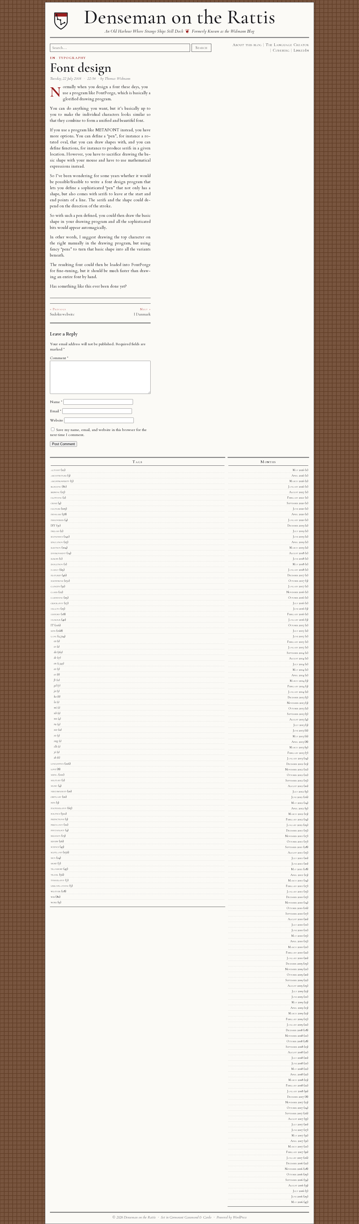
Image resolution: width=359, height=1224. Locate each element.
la (55, 702)
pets (53, 802)
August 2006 (295, 1185)
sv (55, 735)
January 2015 (296, 647)
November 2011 (294, 836)
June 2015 (298, 636)
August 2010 (295, 919)
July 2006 (298, 1191)
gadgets (55, 586)
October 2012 (295, 775)
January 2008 (295, 1091)
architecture (58, 475)
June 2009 (297, 997)
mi (55, 707)
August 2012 (295, 786)
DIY (53, 525)
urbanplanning (60, 885)
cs (55, 646)
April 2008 (296, 1074)
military (56, 780)
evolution (57, 564)
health (55, 608)
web (53, 897)
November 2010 (294, 902)
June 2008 (297, 1063)
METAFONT (107, 130)
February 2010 (294, 952)
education (57, 542)
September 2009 (294, 980)
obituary (56, 797)
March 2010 (295, 947)
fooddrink (57, 581)
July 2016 (298, 603)
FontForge (105, 93)
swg (56, 741)
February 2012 (294, 819)
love (53, 769)
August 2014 (296, 658)
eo (55, 669)
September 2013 (295, 714)
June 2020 (298, 508)
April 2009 (296, 1008)
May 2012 (297, 803)
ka (55, 696)
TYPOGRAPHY (72, 58)
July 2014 (298, 664)
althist (55, 470)
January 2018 (296, 569)
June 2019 (298, 536)
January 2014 (296, 692)
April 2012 (297, 808)
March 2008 (296, 1080)
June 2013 (298, 730)
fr (55, 680)
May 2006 (297, 1202)
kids (53, 631)
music (54, 785)
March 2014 (297, 681)
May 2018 (298, 564)
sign (53, 858)
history (55, 614)
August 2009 (295, 985)
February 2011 (294, 886)
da (55, 652)
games (54, 592)
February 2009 (294, 1019)
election (56, 547)
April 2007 (296, 1141)
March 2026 (297, 481)
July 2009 (297, 991)
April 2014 (297, 675)
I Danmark (142, 314)
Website (56, 420)
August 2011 (295, 852)
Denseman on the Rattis (179, 17)
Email (55, 411)
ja (55, 691)
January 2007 (294, 1158)
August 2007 (295, 1119)
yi (55, 752)
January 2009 (295, 1024)
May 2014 (298, 669)
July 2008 (297, 1058)
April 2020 (297, 514)
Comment (59, 357)
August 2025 (296, 492)
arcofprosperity (60, 481)
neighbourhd (58, 791)
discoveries (57, 520)
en (55, 663)
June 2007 (297, 1130)
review (54, 841)
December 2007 (295, 1096)
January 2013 (295, 758)
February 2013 (296, 753)
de (55, 657)
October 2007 (295, 1108)
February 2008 (294, 1085)
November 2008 (294, 1035)
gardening (57, 597)
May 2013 (298, 736)
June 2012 (296, 797)
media (54, 774)
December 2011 (294, 830)
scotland (56, 852)
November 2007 (294, 1102)
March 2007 (295, 1146)
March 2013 (297, 747)
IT (52, 625)
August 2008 (295, 1052)
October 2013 (296, 708)
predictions (57, 819)
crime (54, 503)
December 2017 (296, 575)
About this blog (247, 44)
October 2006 (294, 1174)
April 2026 (297, 475)
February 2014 (296, 686)
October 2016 (296, 597)
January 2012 (294, 825)
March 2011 (295, 880)
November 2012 (294, 769)
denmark (56, 514)
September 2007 (293, 1113)
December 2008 (294, 1030)
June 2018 (298, 558)
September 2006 (294, 1180)
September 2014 (295, 653)
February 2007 (294, 1152)
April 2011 (296, 875)
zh (55, 757)
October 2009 (295, 974)
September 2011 (293, 847)
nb (55, 713)
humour (55, 619)
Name (56, 401)
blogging (56, 486)
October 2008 (294, 1041)
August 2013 (296, 719)
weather (55, 891)
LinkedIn (301, 50)
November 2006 (293, 1169)
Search (201, 47)
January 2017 (296, 586)
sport (54, 863)
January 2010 (295, 958)
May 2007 (297, 1135)
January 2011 (295, 891)
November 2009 (294, 969)
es (55, 674)
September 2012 (294, 780)
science (55, 847)
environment (58, 553)
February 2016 (295, 614)
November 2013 (295, 703)
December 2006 (294, 1163)
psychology (57, 830)
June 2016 (298, 608)
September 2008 (294, 1047)
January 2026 (296, 486)
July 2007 (297, 1124)
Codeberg (281, 50)
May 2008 (297, 1069)
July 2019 (298, 531)
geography (57, 603)
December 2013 (296, 697)
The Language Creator (287, 44)
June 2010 (297, 930)
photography (58, 808)
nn (55, 718)
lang (54, 636)
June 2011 (297, 863)
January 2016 (296, 619)
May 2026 (298, 470)
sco (55, 729)
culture (55, 508)
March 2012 (296, 814)
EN (52, 58)
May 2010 (297, 935)
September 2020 (295, 503)
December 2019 (296, 525)
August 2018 (296, 553)
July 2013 (298, 725)
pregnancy (57, 824)
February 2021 (295, 497)
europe (54, 558)
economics (57, 536)
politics (55, 813)
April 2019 (297, 542)
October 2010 (294, 908)
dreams (55, 531)
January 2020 (296, 520)
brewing (55, 492)
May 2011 (296, 869)
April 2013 (297, 742)
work (54, 902)
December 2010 (294, 897)
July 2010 (297, 924)
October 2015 (296, 625)
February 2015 (295, 642)
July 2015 (298, 631)
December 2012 (294, 764)
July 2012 (298, 791)
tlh (55, 746)
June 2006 (296, 1196)
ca (55, 641)
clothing (56, 497)
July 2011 (297, 858)
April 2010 (296, 941)
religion (55, 835)
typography (57, 880)
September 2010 (294, 913)
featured (56, 575)
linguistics (57, 763)
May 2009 (297, 1002)
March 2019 (297, 547)
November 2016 (295, 592)
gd (55, 685)
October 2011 (295, 841)
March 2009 (296, 1013)
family (55, 569)
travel (54, 874)
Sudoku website (62, 314)
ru (55, 724)
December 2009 (294, 963)
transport (57, 869)
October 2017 (296, 581)
